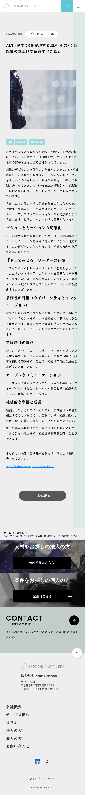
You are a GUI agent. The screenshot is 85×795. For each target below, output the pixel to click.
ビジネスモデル (41, 34)
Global (21, 142)
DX (10, 142)
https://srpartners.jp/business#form (30, 466)
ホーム (7, 533)
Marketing (37, 142)
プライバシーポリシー (42, 778)
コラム (20, 533)
